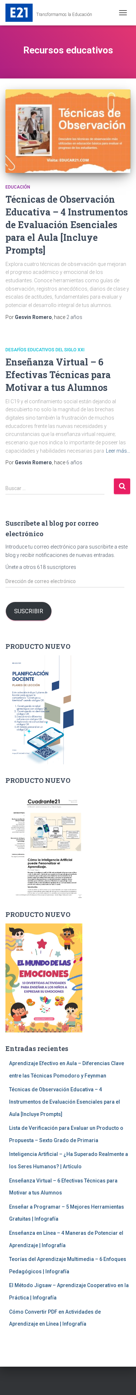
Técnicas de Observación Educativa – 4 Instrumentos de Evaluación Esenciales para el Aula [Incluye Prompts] (66, 224)
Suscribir (28, 611)
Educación (17, 187)
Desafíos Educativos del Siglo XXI (45, 349)
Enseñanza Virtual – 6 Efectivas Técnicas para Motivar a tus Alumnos (58, 374)
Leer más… (118, 451)
